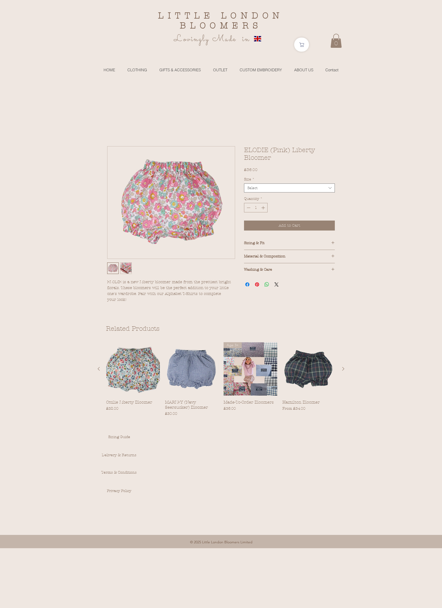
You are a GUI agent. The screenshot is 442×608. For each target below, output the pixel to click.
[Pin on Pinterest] (257, 284)
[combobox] (289, 187)
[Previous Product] (99, 369)
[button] (336, 41)
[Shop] (301, 45)
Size (249, 179)
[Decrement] (248, 207)
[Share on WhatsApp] (267, 284)
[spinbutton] (255, 207)
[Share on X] (276, 284)
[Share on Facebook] (247, 284)
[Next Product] (343, 369)
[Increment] (263, 207)
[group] (221, 379)
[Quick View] (133, 369)
